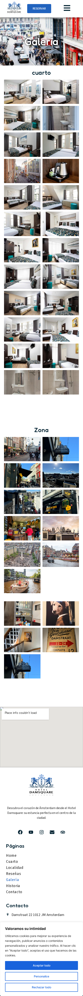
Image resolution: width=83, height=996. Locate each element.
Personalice (41, 976)
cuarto (12, 861)
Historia (13, 886)
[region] (41, 959)
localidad (14, 867)
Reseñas (13, 874)
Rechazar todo (41, 987)
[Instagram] (41, 832)
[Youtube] (31, 832)
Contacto (14, 892)
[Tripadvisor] (63, 832)
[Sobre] (52, 832)
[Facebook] (20, 832)
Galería (12, 880)
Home (11, 855)
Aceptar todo (41, 965)
